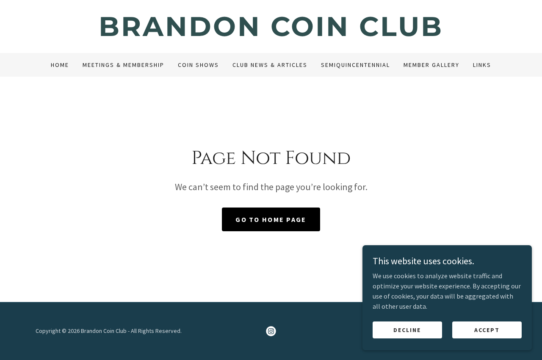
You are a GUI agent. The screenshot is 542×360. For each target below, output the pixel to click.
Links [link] (482, 65)
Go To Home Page (270, 219)
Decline (407, 329)
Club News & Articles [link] (269, 65)
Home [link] (60, 65)
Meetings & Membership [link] (123, 65)
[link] (271, 33)
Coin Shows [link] (198, 65)
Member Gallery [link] (431, 65)
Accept (487, 329)
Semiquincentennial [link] (355, 65)
